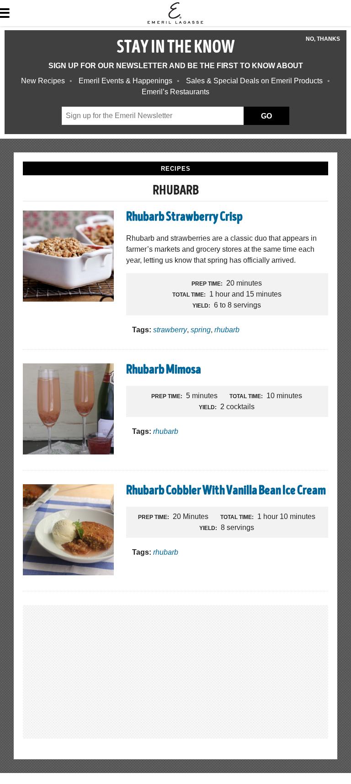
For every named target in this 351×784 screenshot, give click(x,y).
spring (201, 330)
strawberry (170, 330)
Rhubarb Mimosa (163, 370)
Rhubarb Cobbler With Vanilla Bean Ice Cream (226, 491)
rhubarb (226, 330)
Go (266, 116)
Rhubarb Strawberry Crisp (184, 217)
